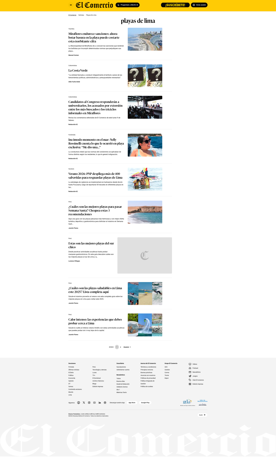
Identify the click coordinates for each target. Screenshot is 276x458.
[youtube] (94, 402)
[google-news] (105, 402)
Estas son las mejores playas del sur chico (91, 245)
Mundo (70, 392)
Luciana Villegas (74, 261)
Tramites (71, 29)
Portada (71, 367)
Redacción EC (73, 124)
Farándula (71, 135)
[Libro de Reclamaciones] (203, 402)
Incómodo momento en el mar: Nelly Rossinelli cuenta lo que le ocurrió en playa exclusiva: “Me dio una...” (96, 143)
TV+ (94, 375)
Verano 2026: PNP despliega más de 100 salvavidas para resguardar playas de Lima (95, 175)
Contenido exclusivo (75, 389)
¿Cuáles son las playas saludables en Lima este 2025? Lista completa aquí (95, 290)
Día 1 (118, 389)
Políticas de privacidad (148, 378)
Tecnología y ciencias (100, 370)
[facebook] (78, 402)
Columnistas (72, 65)
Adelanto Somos (122, 387)
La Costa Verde (78, 70)
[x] (84, 402)
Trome (167, 375)
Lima (70, 395)
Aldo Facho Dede (74, 82)
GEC (166, 367)
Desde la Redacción (123, 384)
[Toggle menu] (70, 5)
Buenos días (121, 381)
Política (70, 375)
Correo (167, 372)
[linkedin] (99, 402)
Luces (94, 372)
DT (69, 384)
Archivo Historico (98, 381)
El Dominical (97, 378)
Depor (167, 378)
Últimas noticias (73, 370)
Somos (70, 386)
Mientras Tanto (122, 392)
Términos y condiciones (148, 367)
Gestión (167, 370)
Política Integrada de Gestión (147, 382)
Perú (70, 202)
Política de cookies (147, 386)
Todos (119, 378)
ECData (71, 372)
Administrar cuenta (123, 370)
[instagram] (89, 402)
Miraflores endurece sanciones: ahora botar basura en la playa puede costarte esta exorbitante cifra (93, 37)
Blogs (94, 384)
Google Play (145, 402)
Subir (201, 415)
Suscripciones (121, 367)
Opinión (71, 381)
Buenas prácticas (146, 372)
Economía (71, 378)
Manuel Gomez (73, 55)
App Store (132, 402)
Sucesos (71, 169)
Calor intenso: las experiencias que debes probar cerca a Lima (95, 321)
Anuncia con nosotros (148, 375)
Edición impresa (98, 386)
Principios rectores (147, 370)
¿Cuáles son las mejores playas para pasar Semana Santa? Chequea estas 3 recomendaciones (95, 210)
